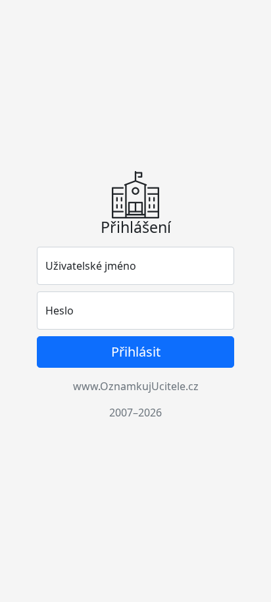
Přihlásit (135, 352)
